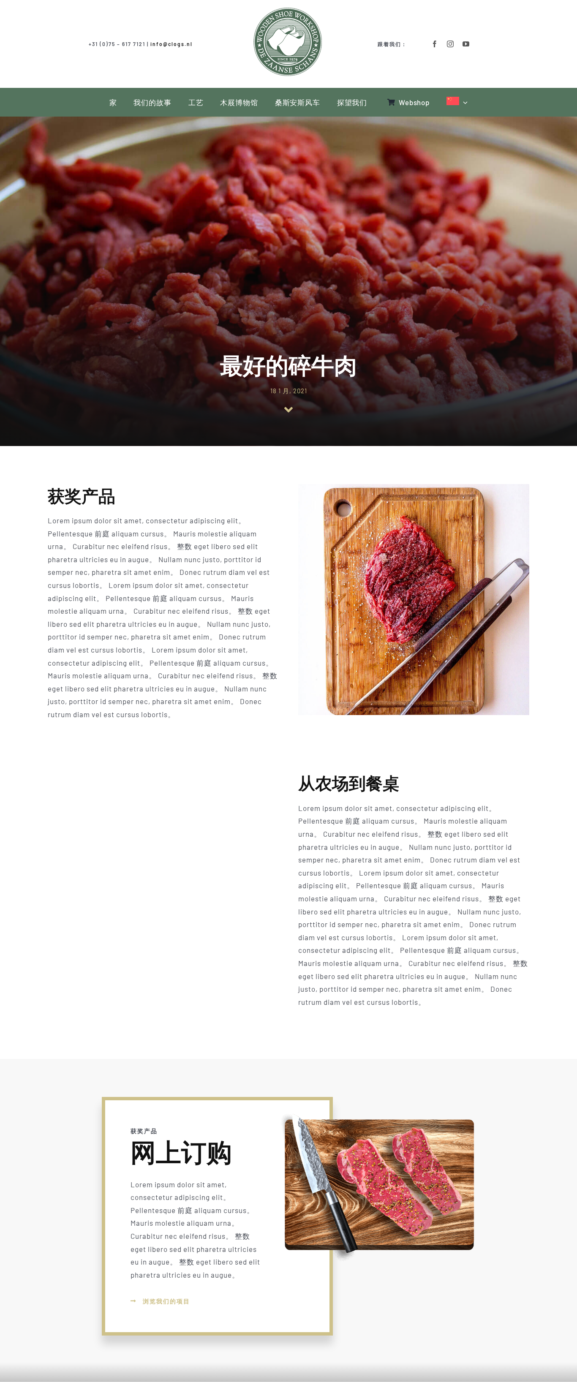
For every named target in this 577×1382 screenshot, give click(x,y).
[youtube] (466, 44)
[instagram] (450, 44)
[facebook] (434, 44)
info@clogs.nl (171, 44)
